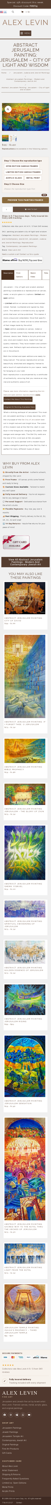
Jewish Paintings (10, 1432)
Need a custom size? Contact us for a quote (20, 254)
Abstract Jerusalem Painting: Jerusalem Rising (23, 1020)
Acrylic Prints (8, 1491)
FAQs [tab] (46, 273)
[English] (2, 12)
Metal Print (33, 178)
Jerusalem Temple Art (12, 1436)
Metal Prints (7, 1487)
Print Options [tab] (19, 275)
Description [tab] (8, 273)
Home (3, 73)
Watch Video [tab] (33, 275)
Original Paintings (10, 1444)
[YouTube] (29, 1414)
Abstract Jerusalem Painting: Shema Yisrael (23, 885)
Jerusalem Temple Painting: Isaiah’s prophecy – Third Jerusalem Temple (22, 1330)
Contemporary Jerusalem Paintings (21, 246)
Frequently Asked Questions (15, 1478)
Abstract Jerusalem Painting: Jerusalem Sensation (23, 1102)
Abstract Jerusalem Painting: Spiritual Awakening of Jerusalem (23, 923)
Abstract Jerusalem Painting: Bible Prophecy (23, 768)
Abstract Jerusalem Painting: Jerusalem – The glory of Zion (24, 810)
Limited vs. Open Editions (14, 1483)
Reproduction (27, 243)
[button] (25, 33)
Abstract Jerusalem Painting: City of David (23, 619)
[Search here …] (13, 11)
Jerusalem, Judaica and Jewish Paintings (31, 73)
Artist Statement (10, 1470)
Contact (19, 1503)
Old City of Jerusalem (31, 420)
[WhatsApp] (23, 1414)
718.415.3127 (7, 1503)
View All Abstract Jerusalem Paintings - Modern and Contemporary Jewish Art (26, 562)
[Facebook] (4, 1414)
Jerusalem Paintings (11, 1428)
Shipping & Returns (11, 1474)
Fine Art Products (10, 1449)
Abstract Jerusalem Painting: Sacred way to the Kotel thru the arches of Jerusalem (23, 1226)
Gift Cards (7, 1453)
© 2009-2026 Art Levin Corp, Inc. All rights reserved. (22, 1499)
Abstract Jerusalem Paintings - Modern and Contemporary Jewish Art (25, 80)
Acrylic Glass (14, 178)
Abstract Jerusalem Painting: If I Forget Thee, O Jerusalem (25, 723)
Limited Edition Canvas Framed (23, 172)
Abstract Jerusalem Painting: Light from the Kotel (23, 1268)
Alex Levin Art (14, 250)
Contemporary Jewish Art (14, 1440)
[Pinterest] (16, 1414)
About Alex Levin (10, 1466)
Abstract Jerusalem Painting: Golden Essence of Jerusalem (23, 969)
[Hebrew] (5, 12)
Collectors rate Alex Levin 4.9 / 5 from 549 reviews (22, 1368)
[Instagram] (10, 1414)
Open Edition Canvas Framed (22, 166)
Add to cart (32, 209)
